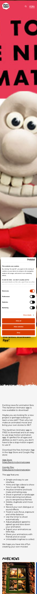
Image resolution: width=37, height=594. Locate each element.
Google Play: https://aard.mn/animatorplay (16, 468)
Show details (27, 315)
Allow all (18, 321)
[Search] (26, 6)
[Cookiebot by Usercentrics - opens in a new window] (27, 260)
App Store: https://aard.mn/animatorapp (16, 461)
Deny (18, 332)
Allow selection (18, 326)
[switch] (32, 296)
